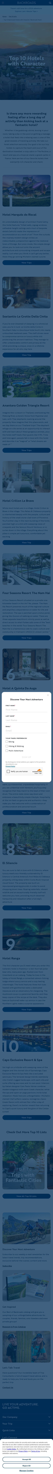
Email (8, 726)
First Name (10, 706)
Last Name (10, 716)
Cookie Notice (11, 1449)
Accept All (26, 1459)
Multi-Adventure (16, 750)
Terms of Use (35, 1451)
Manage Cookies (26, 1471)
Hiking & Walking (16, 746)
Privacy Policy (23, 1451)
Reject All (26, 1466)
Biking (11, 741)
